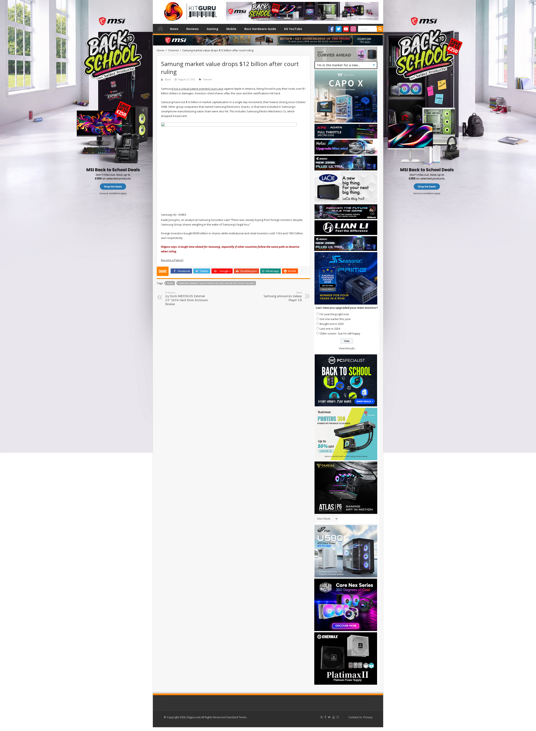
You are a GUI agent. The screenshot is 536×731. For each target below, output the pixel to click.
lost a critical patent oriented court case (198, 89)
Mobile (231, 29)
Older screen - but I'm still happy (340, 333)
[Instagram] (353, 29)
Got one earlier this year (335, 319)
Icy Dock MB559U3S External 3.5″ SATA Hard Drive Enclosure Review (186, 298)
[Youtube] (346, 29)
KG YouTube (293, 29)
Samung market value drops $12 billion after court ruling (216, 283)
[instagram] (337, 717)
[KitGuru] (189, 10)
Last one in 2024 (330, 329)
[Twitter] (338, 29)
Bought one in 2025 (332, 324)
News (174, 29)
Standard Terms (236, 717)
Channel (173, 50)
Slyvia (168, 79)
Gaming (212, 29)
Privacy (367, 717)
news (170, 283)
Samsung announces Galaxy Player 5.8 (283, 296)
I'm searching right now (334, 314)
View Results (347, 348)
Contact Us (355, 717)
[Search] (380, 29)
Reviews (192, 29)
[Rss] (321, 717)
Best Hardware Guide (260, 29)
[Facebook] (331, 29)
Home (160, 28)
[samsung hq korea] (229, 167)
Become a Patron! (172, 260)
